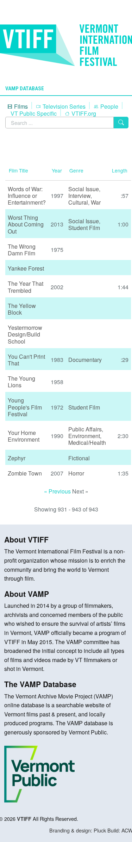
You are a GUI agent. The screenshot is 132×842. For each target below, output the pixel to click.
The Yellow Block (22, 309)
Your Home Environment (23, 436)
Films (20, 106)
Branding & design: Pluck (77, 830)
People (108, 106)
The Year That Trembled (25, 286)
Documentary (85, 360)
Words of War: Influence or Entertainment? (27, 195)
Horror (76, 473)
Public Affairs (85, 429)
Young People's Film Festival (25, 407)
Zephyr (16, 458)
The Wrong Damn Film (22, 249)
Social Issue (83, 189)
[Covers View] (10, 148)
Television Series (63, 106)
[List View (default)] (7, 148)
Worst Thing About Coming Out (26, 224)
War (96, 202)
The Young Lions (21, 381)
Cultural (78, 202)
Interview (79, 196)
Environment (84, 436)
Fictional (79, 458)
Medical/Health (87, 442)
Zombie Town (25, 473)
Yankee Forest (26, 268)
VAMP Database (24, 88)
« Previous (58, 491)
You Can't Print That (26, 359)
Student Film (84, 228)
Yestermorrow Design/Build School (25, 334)
